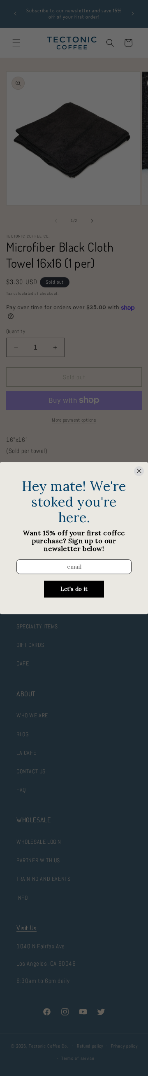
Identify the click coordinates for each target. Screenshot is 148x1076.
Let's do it (74, 589)
